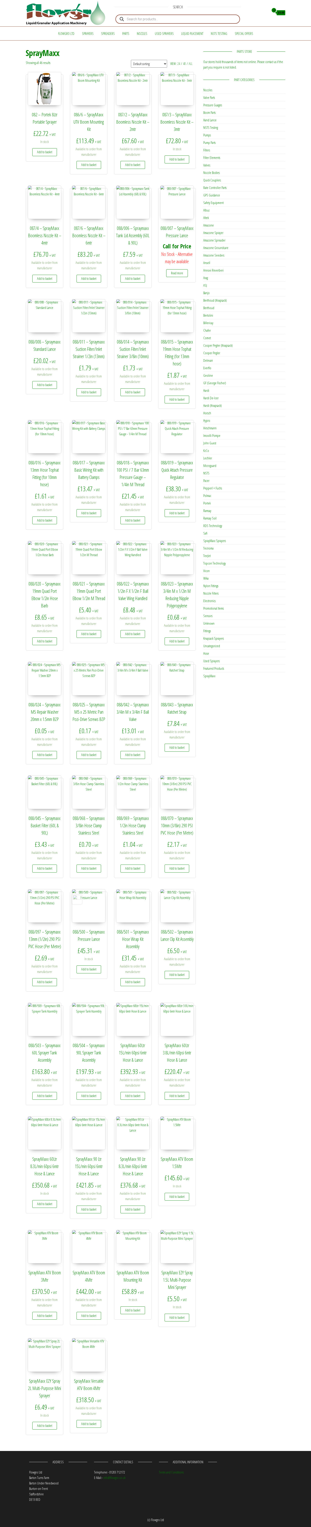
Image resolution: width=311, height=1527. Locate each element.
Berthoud (208, 307)
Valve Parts (209, 97)
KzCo (206, 450)
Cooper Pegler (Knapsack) (218, 345)
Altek (206, 217)
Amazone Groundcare (215, 247)
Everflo (207, 368)
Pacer (206, 480)
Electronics (209, 600)
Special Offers (244, 33)
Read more (177, 273)
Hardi (206, 390)
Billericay (208, 323)
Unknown (208, 623)
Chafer (207, 330)
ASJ (205, 285)
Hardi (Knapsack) (212, 405)
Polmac (207, 495)
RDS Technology (212, 525)
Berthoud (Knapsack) (215, 300)
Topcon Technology (214, 563)
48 (184, 63)
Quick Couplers (212, 180)
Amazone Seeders (213, 255)
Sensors (207, 615)
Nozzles (142, 33)
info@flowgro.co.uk (114, 1477)
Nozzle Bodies (211, 172)
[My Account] (264, 12)
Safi (205, 533)
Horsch (207, 413)
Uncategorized (211, 646)
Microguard (209, 465)
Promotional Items (213, 608)
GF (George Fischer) (214, 383)
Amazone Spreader (214, 240)
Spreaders (108, 33)
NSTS (206, 473)
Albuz (206, 210)
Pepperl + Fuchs (212, 488)
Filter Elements (211, 157)
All (190, 63)
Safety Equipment (213, 202)
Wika (206, 578)
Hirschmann (210, 428)
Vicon (206, 570)
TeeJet (207, 555)
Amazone (208, 225)
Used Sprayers (164, 33)
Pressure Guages (212, 105)
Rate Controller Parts (215, 187)
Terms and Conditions (171, 1472)
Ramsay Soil (210, 518)
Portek (207, 503)
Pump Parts (209, 142)
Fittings (207, 631)
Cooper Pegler (211, 353)
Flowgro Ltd (66, 33)
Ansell (206, 262)
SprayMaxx (209, 676)
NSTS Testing (219, 33)
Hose (206, 653)
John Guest (209, 443)
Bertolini (208, 315)
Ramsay (207, 510)
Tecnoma (208, 548)
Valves (206, 165)
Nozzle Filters (211, 593)
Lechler (207, 458)
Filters (206, 150)
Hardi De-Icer (211, 398)
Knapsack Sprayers (213, 638)
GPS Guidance (211, 195)
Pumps (207, 135)
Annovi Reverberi (213, 270)
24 (178, 63)
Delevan (208, 360)
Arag (205, 277)
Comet (207, 338)
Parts (125, 33)
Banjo (206, 292)
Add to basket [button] (44, 152)
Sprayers (88, 33)
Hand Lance (210, 120)
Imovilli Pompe (211, 435)
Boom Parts (209, 112)
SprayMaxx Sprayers (214, 540)
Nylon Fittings (210, 585)
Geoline (208, 375)
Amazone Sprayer (213, 232)
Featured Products (213, 668)
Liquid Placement (192, 33)
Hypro (206, 420)
